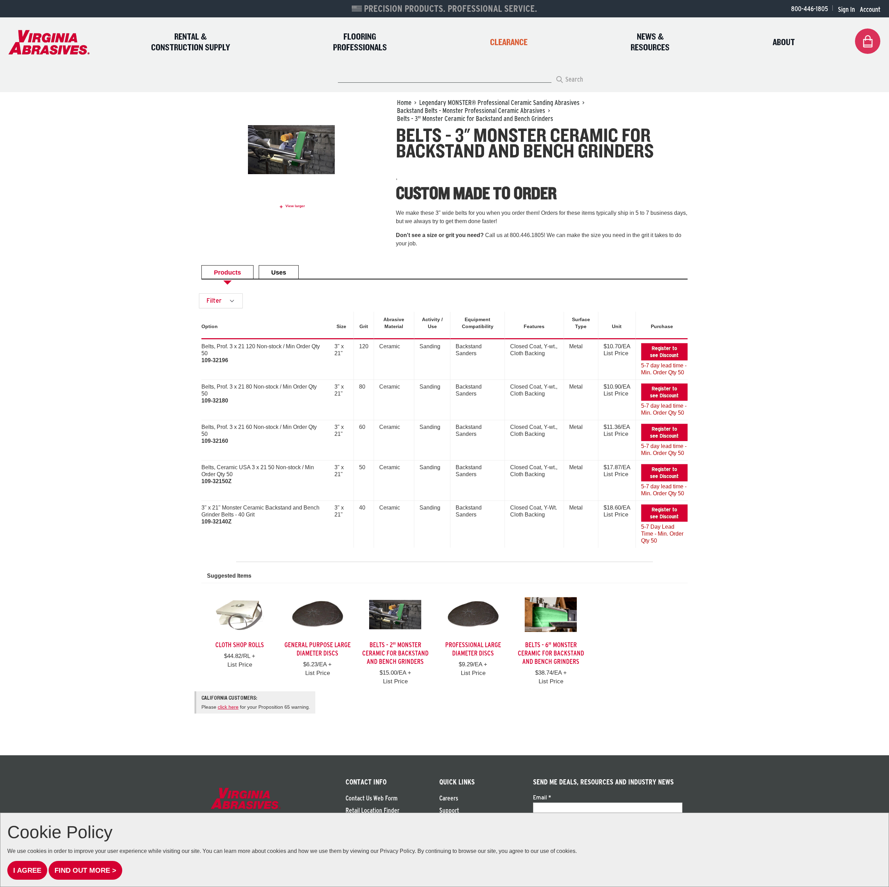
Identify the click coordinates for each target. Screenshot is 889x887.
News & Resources (650, 42)
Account (870, 9)
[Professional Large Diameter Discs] (473, 614)
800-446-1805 (809, 8)
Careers (448, 798)
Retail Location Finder (372, 810)
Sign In (846, 9)
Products (227, 272)
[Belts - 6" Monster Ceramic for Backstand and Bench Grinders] (551, 614)
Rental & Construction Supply (190, 42)
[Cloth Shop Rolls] (240, 614)
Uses (278, 272)
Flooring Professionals (360, 42)
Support (449, 810)
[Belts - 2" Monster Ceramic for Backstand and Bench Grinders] (395, 614)
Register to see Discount (664, 351)
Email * (542, 797)
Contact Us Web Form (372, 798)
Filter (214, 300)
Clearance (508, 43)
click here (228, 707)
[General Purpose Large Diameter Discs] (317, 614)
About (784, 43)
